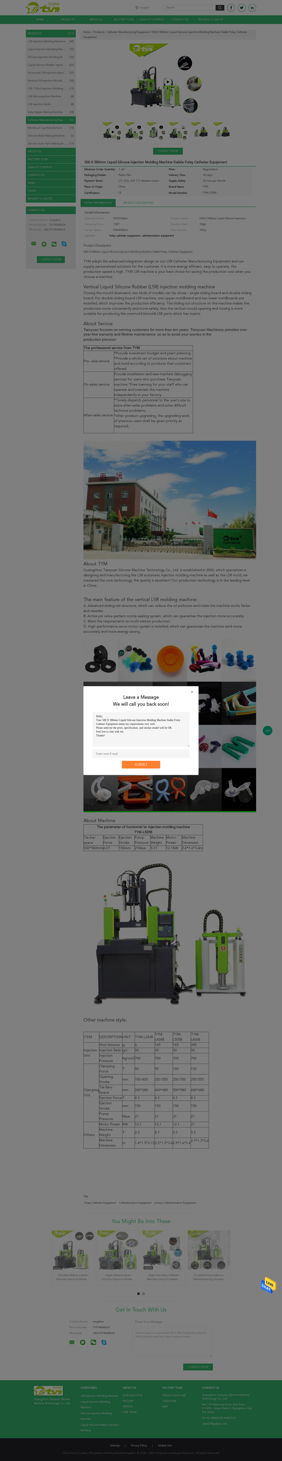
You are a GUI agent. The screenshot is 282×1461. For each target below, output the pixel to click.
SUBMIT (141, 764)
